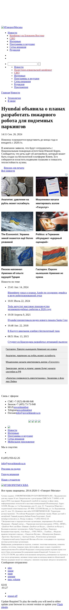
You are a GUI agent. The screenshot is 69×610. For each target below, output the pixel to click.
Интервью (15, 41)
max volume (14, 579)
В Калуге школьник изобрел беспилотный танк (34, 331)
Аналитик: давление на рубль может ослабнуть (30, 355)
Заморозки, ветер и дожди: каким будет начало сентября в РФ (31, 370)
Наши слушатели (10, 479)
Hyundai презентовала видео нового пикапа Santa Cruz (38, 320)
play (10, 568)
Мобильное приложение (21, 441)
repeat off (12, 596)
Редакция (15, 50)
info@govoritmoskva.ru (28, 413)
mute (10, 573)
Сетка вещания (18, 47)
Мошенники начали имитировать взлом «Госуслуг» (33, 362)
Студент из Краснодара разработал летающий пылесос (38, 341)
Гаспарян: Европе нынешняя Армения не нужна (31, 349)
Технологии (14, 98)
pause (10, 570)
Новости (12, 32)
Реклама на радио (11, 468)
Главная (5, 92)
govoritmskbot (21, 407)
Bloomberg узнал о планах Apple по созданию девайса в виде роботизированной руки (37, 294)
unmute (11, 576)
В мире (12, 101)
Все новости (8, 170)
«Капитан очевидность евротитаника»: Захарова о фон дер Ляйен (35, 380)
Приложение (21, 87)
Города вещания (10, 474)
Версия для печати (14, 167)
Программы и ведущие (22, 44)
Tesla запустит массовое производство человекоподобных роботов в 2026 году (29, 308)
